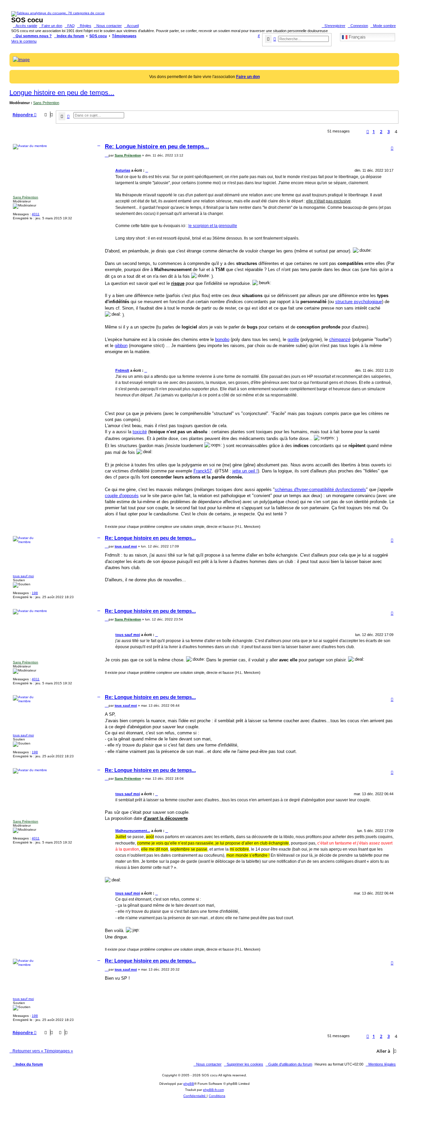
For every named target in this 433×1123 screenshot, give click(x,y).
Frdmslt (122, 370)
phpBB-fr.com (213, 1090)
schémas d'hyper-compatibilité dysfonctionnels (320, 489)
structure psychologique (358, 301)
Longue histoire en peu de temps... (61, 92)
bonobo (222, 339)
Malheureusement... (132, 831)
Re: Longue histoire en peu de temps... (157, 146)
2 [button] (381, 131)
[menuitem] (70, 26)
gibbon (121, 345)
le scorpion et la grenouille (212, 225)
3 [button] (388, 131)
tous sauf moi (23, 576)
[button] (367, 131)
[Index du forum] (40, 28)
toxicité (140, 431)
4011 (36, 214)
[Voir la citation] (146, 170)
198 (35, 593)
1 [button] (373, 131)
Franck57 (202, 470)
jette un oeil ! (245, 470)
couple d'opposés (122, 495)
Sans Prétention (46, 103)
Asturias (122, 170)
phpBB (188, 1083)
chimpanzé (339, 339)
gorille (293, 339)
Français (356, 37)
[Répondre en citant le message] (392, 148)
